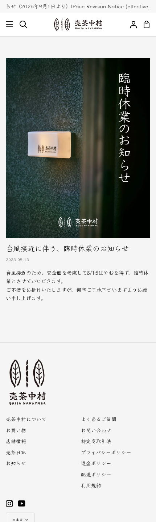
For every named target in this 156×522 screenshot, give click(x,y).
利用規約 (91, 485)
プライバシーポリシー (106, 452)
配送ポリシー (96, 474)
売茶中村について (26, 418)
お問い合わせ (96, 430)
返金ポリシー (96, 463)
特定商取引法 (96, 441)
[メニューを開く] (10, 24)
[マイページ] (130, 24)
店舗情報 (16, 441)
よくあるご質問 (98, 418)
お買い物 (16, 430)
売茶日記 (16, 452)
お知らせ (16, 463)
